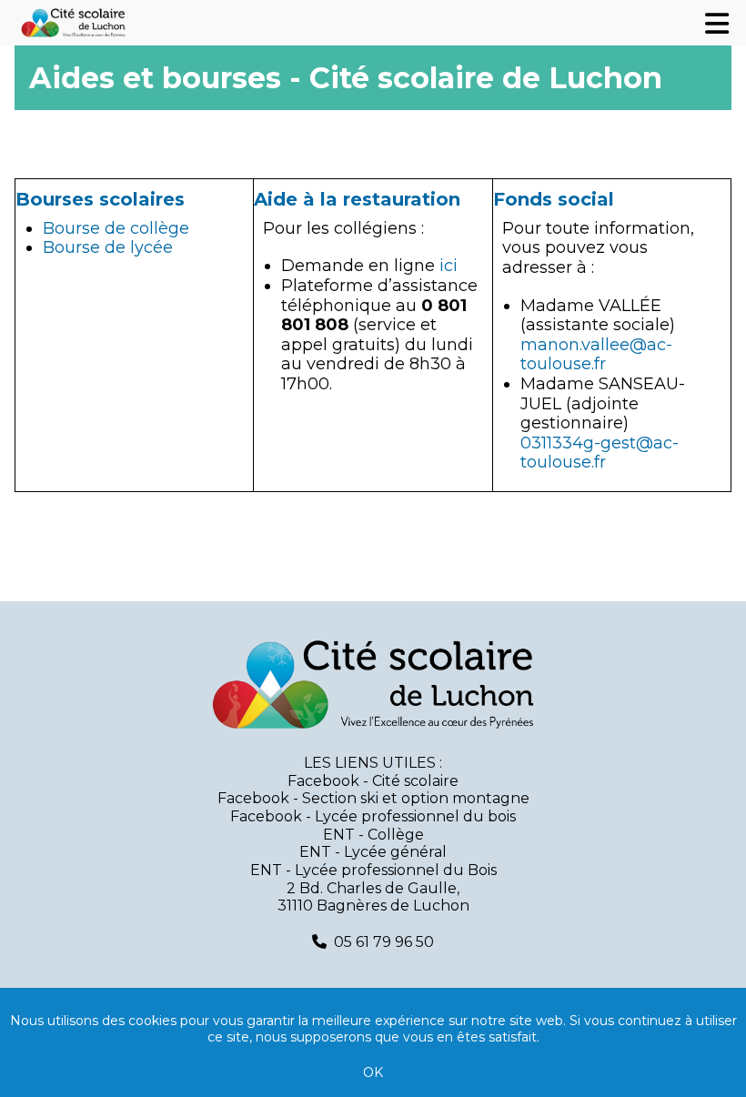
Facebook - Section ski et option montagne (373, 798)
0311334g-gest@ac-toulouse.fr (599, 453)
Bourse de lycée (108, 247)
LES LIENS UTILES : (373, 762)
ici (448, 266)
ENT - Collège (373, 834)
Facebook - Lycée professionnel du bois (373, 816)
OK (373, 1072)
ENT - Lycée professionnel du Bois (373, 870)
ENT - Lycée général (373, 851)
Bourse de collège (116, 228)
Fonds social (553, 199)
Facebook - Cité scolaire (373, 781)
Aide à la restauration (357, 199)
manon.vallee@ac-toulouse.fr (596, 355)
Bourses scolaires (100, 199)
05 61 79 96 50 (384, 942)
